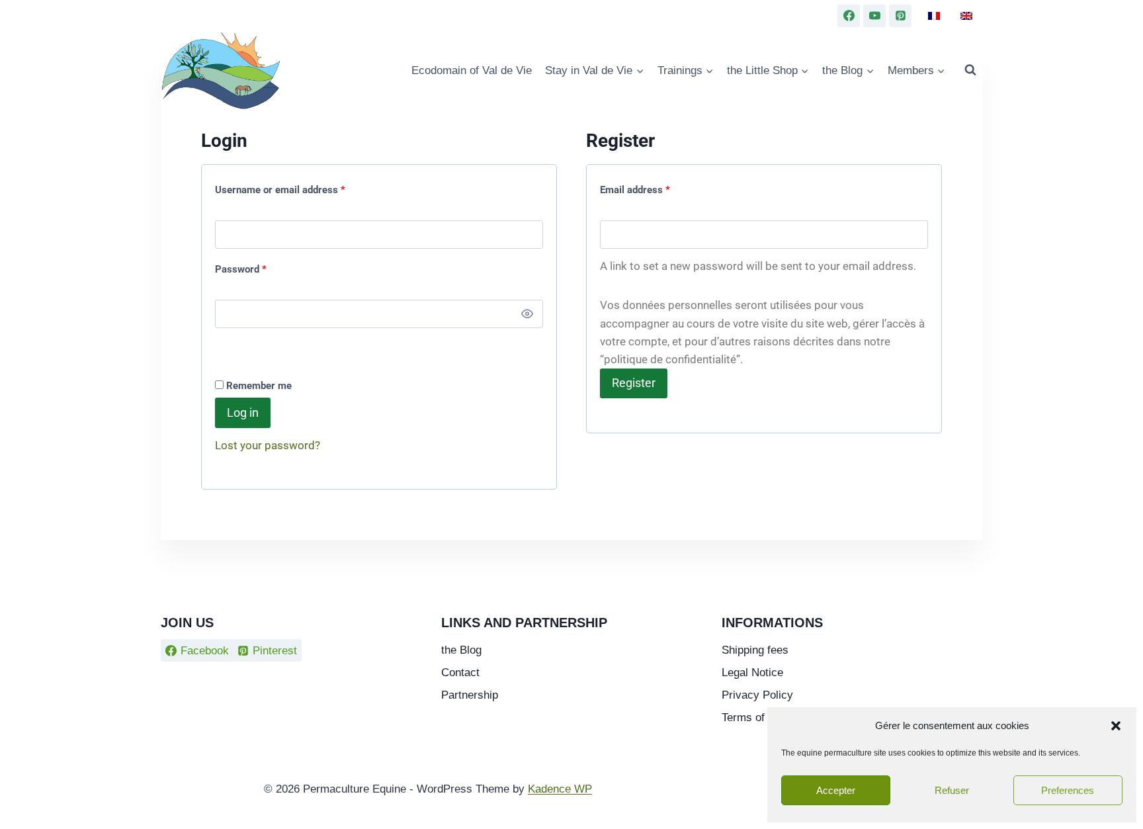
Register (634, 383)
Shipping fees (755, 650)
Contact (460, 672)
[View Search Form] (970, 70)
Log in (243, 412)
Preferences (1067, 790)
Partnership (469, 695)
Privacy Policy (757, 695)
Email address (638, 187)
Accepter (835, 790)
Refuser (952, 790)
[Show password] (527, 314)
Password (244, 266)
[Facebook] (848, 16)
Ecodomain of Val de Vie (471, 70)
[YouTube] (874, 16)
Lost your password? (267, 445)
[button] (1115, 725)
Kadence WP (560, 789)
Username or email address (283, 187)
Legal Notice (752, 672)
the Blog (461, 650)
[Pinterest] (900, 16)
